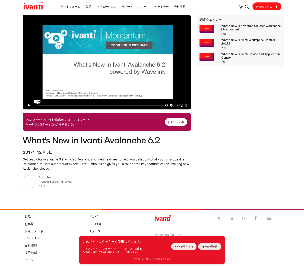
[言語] (240, 7)
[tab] (69, 7)
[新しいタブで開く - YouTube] (269, 219)
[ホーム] (33, 6)
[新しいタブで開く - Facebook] (256, 219)
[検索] (247, 6)
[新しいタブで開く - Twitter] (219, 219)
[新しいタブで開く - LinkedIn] (231, 219)
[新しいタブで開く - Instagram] (244, 219)
